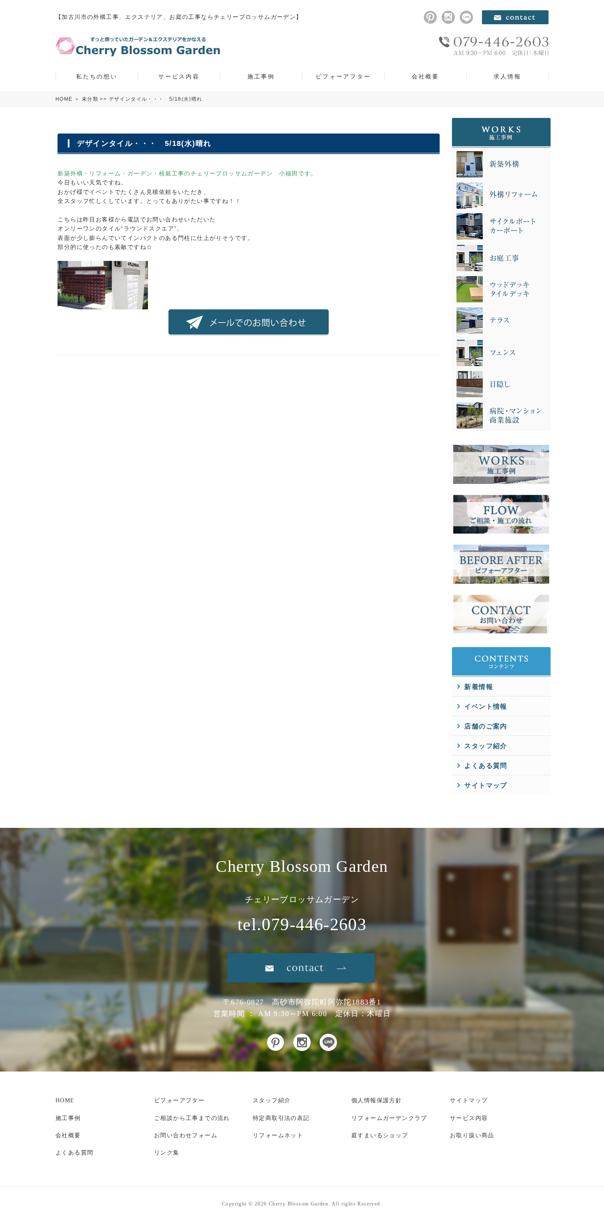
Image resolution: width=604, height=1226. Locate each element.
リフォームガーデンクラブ (389, 1118)
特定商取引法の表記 (281, 1118)
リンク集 (167, 1153)
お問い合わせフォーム (185, 1135)
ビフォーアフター (343, 76)
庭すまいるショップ (379, 1135)
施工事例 (261, 76)
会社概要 (425, 76)
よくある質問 (485, 765)
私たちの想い (97, 76)
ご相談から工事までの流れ (192, 1118)
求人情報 (507, 76)
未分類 (90, 99)
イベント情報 (485, 706)
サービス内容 (179, 76)
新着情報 (478, 686)
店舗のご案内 (485, 726)
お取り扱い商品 (472, 1135)
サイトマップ (485, 785)
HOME (64, 99)
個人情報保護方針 (376, 1100)
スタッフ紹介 (485, 745)
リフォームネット (278, 1135)
